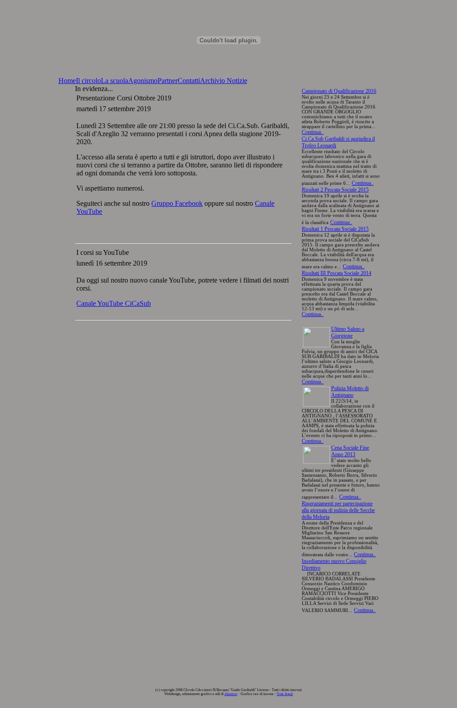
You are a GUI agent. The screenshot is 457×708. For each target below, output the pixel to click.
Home (67, 80)
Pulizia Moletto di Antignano (350, 391)
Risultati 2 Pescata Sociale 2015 (335, 190)
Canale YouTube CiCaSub (113, 303)
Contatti (189, 80)
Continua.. (313, 132)
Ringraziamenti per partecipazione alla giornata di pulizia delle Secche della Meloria (338, 510)
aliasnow (230, 694)
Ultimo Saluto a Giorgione (347, 332)
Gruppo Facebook (177, 203)
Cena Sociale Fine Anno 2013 (350, 451)
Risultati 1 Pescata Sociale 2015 (335, 229)
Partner (168, 80)
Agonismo (143, 80)
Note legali (285, 694)
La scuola (114, 80)
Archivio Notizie (223, 80)
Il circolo (88, 80)
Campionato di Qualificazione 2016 (339, 91)
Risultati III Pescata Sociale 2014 (336, 273)
